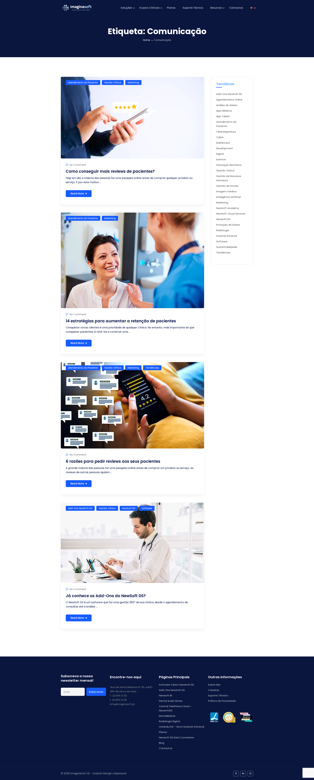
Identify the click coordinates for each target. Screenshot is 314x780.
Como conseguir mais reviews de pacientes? (110, 171)
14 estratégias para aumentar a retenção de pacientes (121, 321)
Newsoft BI (165, 695)
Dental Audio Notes (171, 701)
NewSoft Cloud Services (230, 213)
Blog (161, 743)
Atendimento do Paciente (83, 82)
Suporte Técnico (193, 7)
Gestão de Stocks (227, 186)
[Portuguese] (251, 7)
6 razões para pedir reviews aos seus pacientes (113, 461)
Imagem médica (226, 191)
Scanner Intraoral (226, 236)
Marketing (133, 82)
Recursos (216, 7)
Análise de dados (226, 105)
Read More (77, 193)
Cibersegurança (226, 131)
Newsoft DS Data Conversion (176, 737)
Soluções (126, 7)
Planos (171, 7)
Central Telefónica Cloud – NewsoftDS (175, 708)
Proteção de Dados (228, 224)
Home (146, 40)
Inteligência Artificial (228, 197)
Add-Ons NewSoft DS (80, 508)
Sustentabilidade (226, 247)
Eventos (221, 159)
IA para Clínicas (149, 7)
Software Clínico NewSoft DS (176, 684)
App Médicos (224, 110)
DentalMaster (167, 716)
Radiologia (222, 230)
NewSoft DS (128, 508)
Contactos (236, 7)
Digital (220, 154)
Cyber (220, 137)
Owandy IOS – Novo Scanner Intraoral (181, 726)
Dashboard (223, 142)
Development (224, 148)
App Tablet (223, 116)
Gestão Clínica (112, 82)
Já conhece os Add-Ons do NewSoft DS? (106, 595)
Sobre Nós (214, 684)
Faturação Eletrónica (228, 165)
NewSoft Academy (227, 208)
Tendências (152, 367)
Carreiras (213, 690)
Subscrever (96, 692)
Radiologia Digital (169, 721)
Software (147, 508)
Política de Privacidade (222, 701)
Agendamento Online (229, 99)
